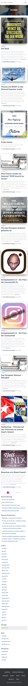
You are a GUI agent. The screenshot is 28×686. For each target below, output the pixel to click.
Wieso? (17, 679)
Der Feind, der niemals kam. (8, 499)
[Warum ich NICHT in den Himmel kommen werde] (14, 74)
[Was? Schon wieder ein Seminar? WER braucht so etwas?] (14, 161)
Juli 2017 (4, 612)
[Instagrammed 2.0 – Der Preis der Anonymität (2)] (14, 262)
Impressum (5, 675)
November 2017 (5, 601)
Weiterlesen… (24, 59)
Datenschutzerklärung (17, 672)
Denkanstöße (5, 651)
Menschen (4, 654)
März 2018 (4, 590)
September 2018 (5, 573)
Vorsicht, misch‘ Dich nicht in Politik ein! (12, 528)
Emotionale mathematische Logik (10, 541)
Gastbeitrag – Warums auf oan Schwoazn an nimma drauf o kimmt (12, 429)
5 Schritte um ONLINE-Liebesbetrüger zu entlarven (13, 508)
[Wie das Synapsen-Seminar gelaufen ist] (14, 210)
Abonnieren (7, 672)
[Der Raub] (14, 30)
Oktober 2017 (5, 603)
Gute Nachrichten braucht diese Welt (10, 510)
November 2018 (5, 567)
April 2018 (4, 587)
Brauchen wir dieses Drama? (13, 472)
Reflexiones (4, 657)
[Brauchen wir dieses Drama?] (14, 458)
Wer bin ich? (11, 679)
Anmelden (4, 636)
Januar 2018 (5, 595)
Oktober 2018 (5, 570)
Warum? (23, 675)
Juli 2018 (4, 578)
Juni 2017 (4, 614)
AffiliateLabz (5, 518)
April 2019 (4, 554)
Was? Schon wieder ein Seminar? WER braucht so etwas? (12, 176)
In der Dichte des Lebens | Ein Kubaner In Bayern (13, 531)
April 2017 (4, 620)
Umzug (17, 675)
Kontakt (12, 675)
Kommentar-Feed (6, 641)
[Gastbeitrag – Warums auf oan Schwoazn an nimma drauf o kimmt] (14, 409)
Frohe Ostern (6, 142)
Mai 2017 (4, 617)
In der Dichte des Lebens (7, 502)
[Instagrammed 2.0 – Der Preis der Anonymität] (14, 315)
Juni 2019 (4, 548)
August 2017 (5, 609)
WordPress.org (5, 644)
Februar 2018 (5, 592)
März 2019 (4, 556)
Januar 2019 (5, 562)
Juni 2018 (4, 581)
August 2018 (5, 576)
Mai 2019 (4, 551)
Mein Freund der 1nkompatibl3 (9, 533)
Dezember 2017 (5, 598)
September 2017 (5, 606)
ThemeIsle (19, 682)
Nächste (18, 492)
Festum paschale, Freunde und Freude (11, 505)
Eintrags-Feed (5, 638)
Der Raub (5, 48)
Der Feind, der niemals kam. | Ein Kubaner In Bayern (14, 526)
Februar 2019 (5, 559)
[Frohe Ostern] (14, 124)
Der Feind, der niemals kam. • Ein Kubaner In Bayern (14, 520)
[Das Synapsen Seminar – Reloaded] (14, 363)
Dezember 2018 (5, 565)
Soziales (3, 46)
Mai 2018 (4, 584)
